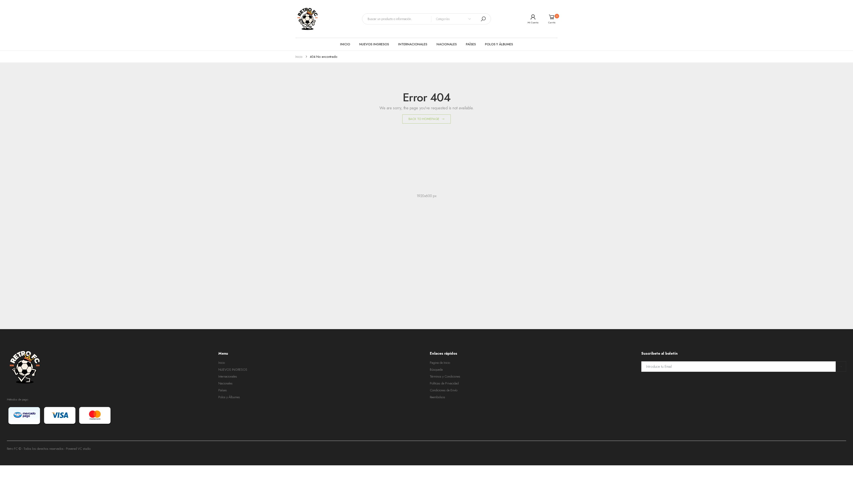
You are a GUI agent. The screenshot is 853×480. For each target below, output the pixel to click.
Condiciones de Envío (443, 390)
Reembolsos (437, 397)
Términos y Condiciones (445, 376)
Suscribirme (841, 366)
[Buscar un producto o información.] (483, 18)
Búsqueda (436, 369)
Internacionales (227, 376)
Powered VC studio (78, 448)
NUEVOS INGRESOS (232, 369)
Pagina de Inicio (440, 362)
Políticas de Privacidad (444, 383)
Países (222, 390)
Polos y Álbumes (229, 397)
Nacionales (225, 383)
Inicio (221, 362)
